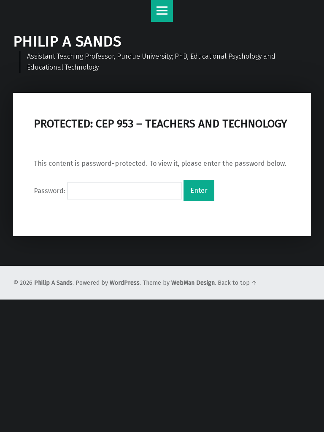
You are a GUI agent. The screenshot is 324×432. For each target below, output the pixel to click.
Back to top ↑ (237, 282)
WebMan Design (193, 282)
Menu (162, 11)
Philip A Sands (53, 282)
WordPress (125, 282)
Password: (50, 190)
